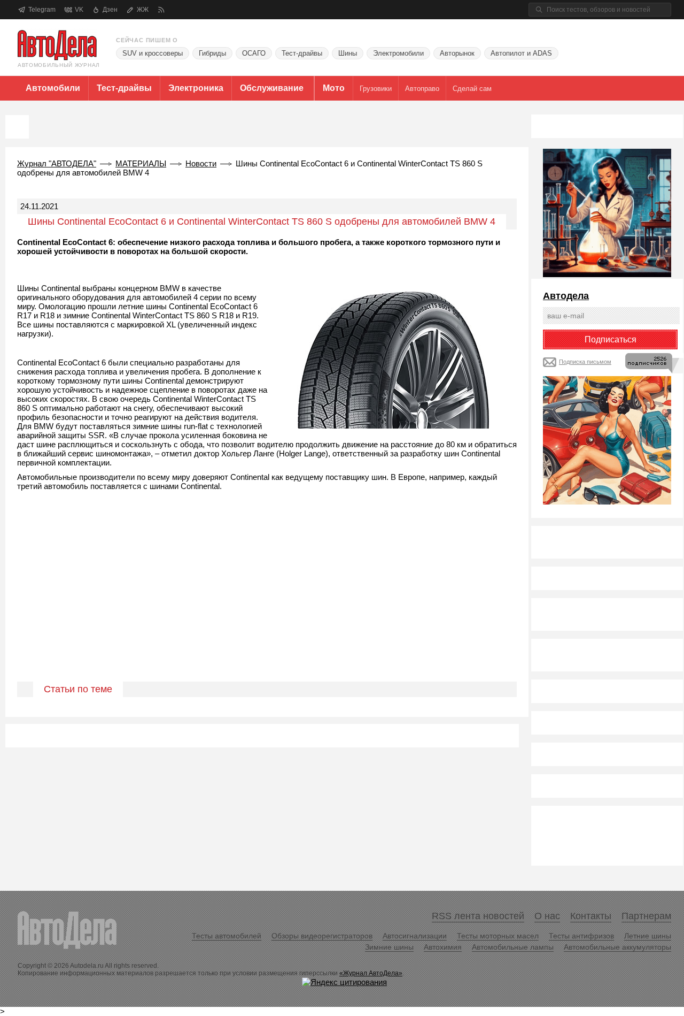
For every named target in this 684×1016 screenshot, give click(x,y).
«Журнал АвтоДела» (370, 973)
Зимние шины (389, 947)
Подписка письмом (585, 361)
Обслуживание (272, 88)
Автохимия (443, 947)
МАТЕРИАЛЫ (140, 163)
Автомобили (53, 88)
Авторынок (457, 53)
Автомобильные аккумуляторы (617, 947)
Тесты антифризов (581, 935)
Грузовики (376, 89)
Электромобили (398, 53)
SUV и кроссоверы (152, 53)
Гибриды (212, 53)
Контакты (590, 916)
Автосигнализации (415, 935)
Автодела (566, 296)
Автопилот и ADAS (521, 53)
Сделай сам (472, 89)
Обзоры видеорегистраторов (321, 935)
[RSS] (161, 10)
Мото (334, 88)
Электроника (195, 88)
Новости (200, 163)
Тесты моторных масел (498, 935)
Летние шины (647, 935)
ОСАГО (254, 53)
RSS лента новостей (478, 916)
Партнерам (646, 916)
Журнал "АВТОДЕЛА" (56, 163)
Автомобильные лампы (513, 947)
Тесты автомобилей (226, 935)
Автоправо (422, 89)
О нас (547, 916)
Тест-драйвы (302, 53)
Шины (347, 53)
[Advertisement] (267, 599)
